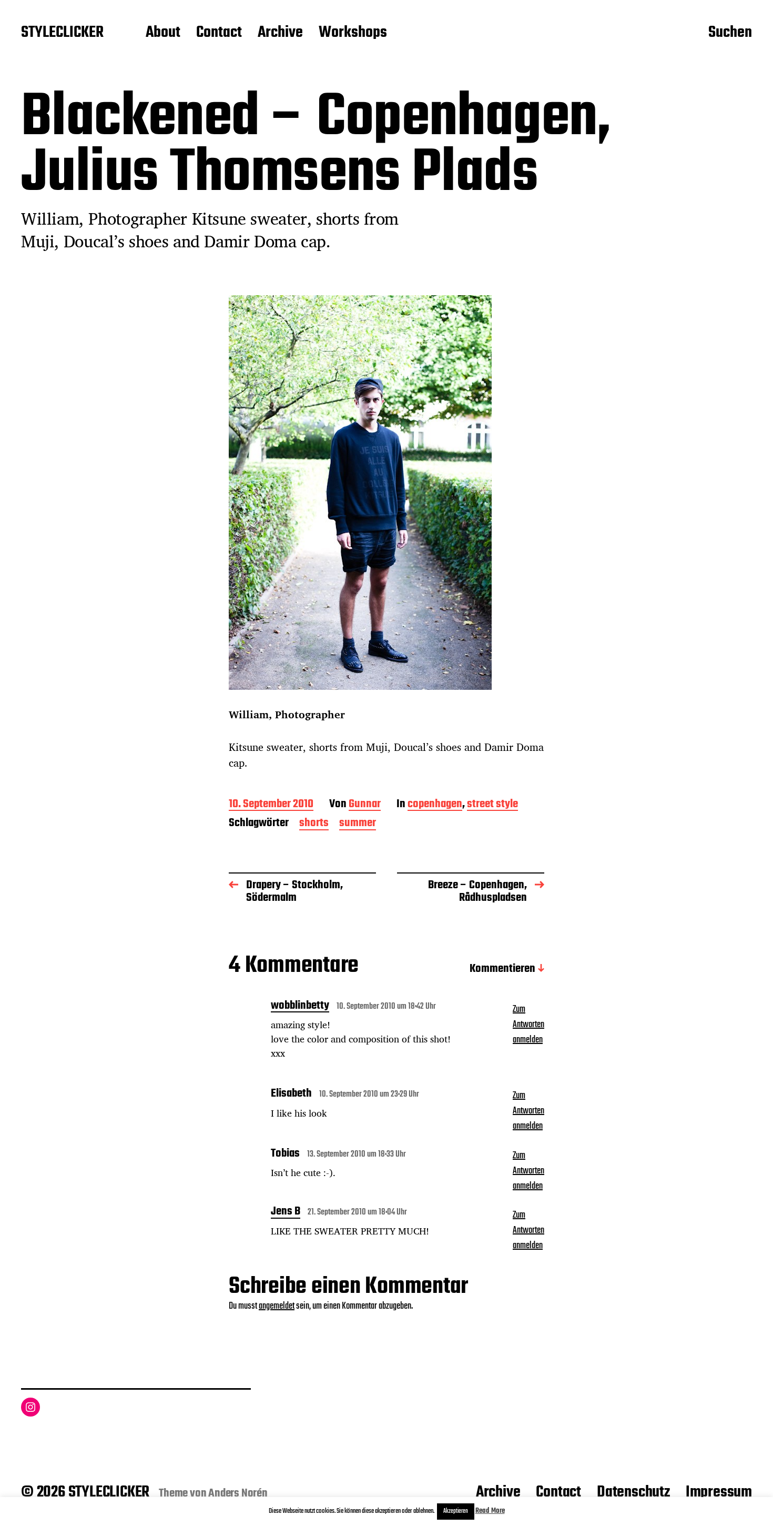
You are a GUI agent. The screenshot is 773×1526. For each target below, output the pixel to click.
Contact (219, 33)
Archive (280, 33)
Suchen (730, 33)
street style (492, 804)
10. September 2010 (271, 804)
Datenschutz (633, 1492)
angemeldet (276, 1306)
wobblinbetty (300, 1006)
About (163, 33)
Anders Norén (238, 1493)
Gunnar (365, 804)
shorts (314, 823)
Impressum (719, 1492)
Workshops (353, 33)
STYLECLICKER (62, 33)
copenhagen (435, 804)
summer (357, 823)
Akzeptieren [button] (455, 1511)
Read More (490, 1511)
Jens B (285, 1212)
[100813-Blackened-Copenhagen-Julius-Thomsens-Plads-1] (386, 492)
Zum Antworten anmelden (528, 1025)
